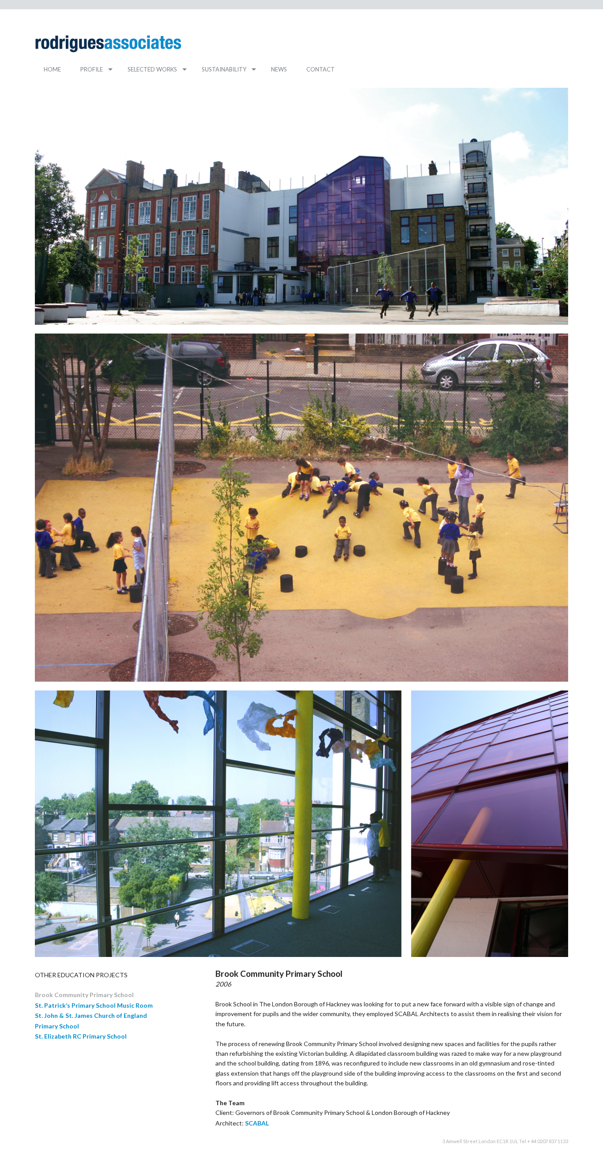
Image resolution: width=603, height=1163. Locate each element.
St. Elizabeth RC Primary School (81, 1036)
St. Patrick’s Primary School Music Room (94, 1005)
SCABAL (257, 1123)
